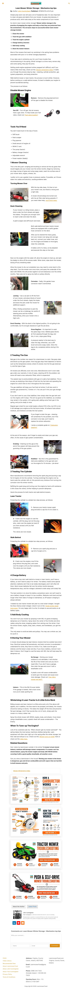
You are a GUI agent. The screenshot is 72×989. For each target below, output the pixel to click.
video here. (24, 739)
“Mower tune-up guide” (47, 736)
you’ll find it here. (51, 200)
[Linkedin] (14, 923)
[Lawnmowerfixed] (36, 3)
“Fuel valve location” (31, 115)
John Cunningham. (24, 11)
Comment (54, 945)
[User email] (22, 923)
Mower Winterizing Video (21, 771)
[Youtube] (18, 923)
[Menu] (3, 3)
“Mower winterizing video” (44, 70)
